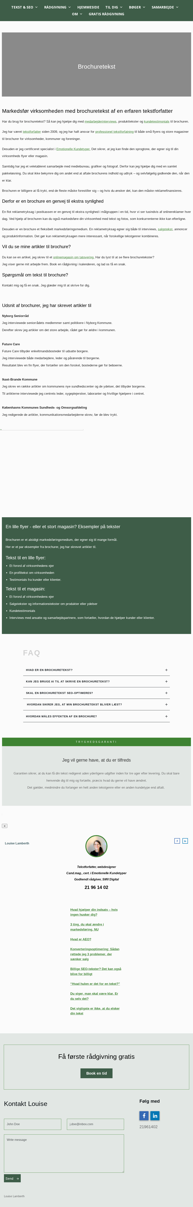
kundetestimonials (156, 121)
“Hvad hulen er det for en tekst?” (95, 984)
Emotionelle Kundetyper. (73, 149)
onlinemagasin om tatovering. (73, 257)
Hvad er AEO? (80, 939)
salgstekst (165, 229)
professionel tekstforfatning (114, 132)
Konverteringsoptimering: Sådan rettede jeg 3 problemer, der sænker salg (94, 954)
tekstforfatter (32, 132)
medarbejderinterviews (100, 121)
